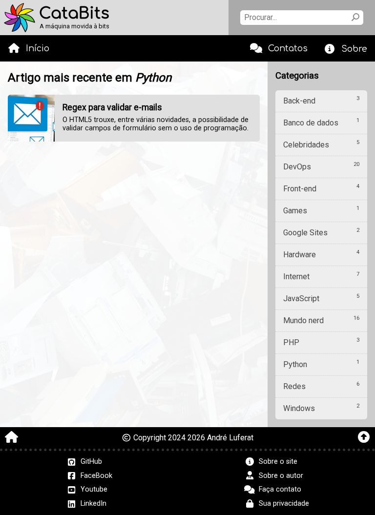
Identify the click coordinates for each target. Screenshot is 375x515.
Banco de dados (321, 122)
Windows (321, 408)
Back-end (321, 100)
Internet (321, 276)
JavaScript (321, 298)
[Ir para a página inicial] (11, 438)
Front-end (321, 188)
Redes (321, 386)
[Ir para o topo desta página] (364, 438)
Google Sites (321, 232)
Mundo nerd (321, 320)
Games (321, 210)
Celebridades (321, 144)
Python (321, 364)
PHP (321, 342)
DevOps (321, 166)
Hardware (321, 254)
